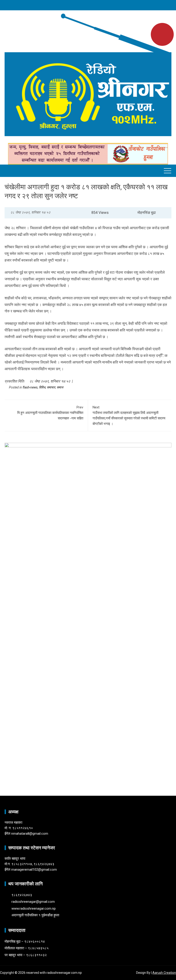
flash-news (30, 387)
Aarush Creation (164, 972)
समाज (60, 387)
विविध (42, 387)
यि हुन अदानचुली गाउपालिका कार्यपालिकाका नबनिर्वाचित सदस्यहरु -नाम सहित (50, 412)
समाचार (51, 387)
